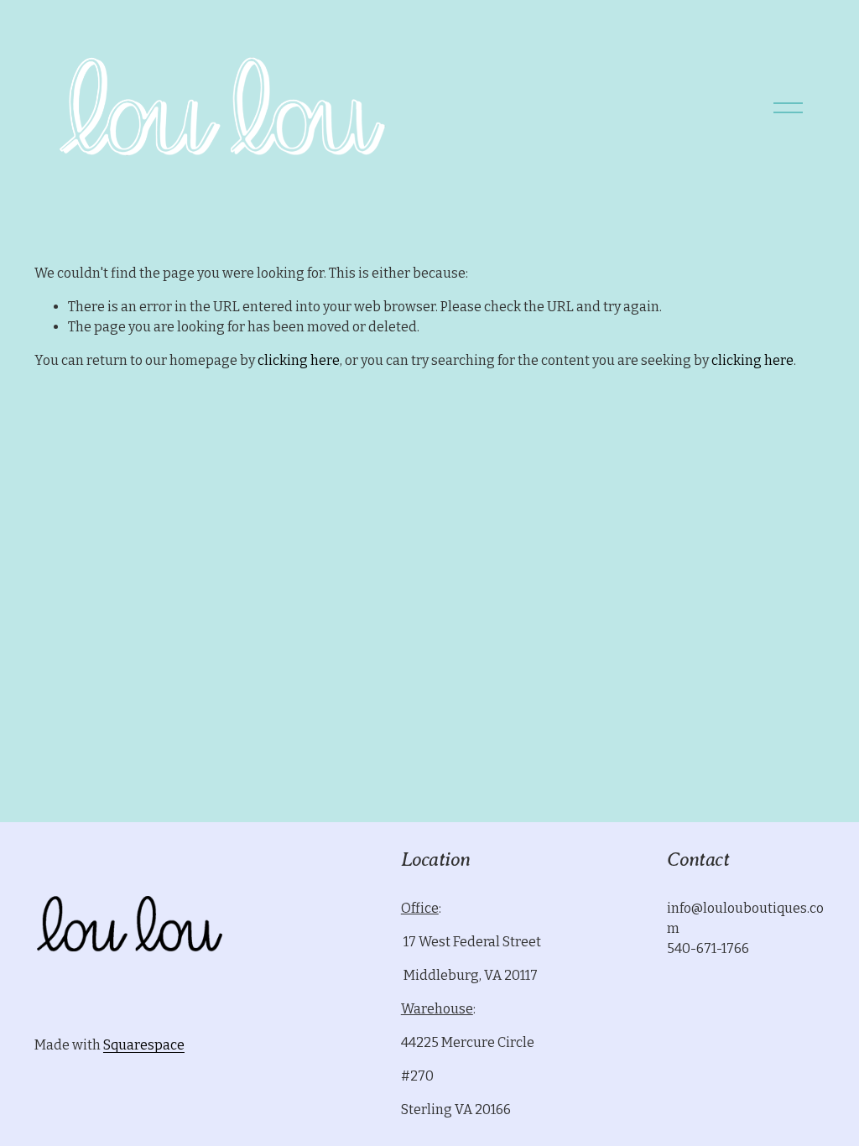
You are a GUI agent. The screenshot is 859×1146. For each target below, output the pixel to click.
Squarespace (144, 1045)
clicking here (299, 360)
